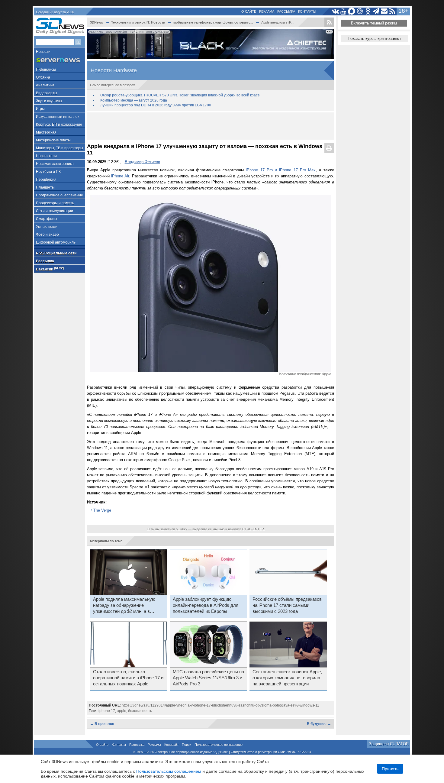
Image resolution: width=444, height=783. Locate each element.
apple (121, 711)
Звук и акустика (49, 101)
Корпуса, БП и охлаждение (59, 124)
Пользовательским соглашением (168, 771)
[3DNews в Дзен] (360, 11)
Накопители (46, 156)
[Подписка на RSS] (392, 11)
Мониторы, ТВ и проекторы (59, 148)
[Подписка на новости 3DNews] (384, 11)
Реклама (266, 11)
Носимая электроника (55, 164)
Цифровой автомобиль (56, 242)
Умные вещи (46, 227)
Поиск (186, 744)
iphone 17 (106, 711)
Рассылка (286, 11)
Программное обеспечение (59, 195)
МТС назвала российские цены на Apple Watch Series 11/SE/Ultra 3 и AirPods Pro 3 (208, 677)
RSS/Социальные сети (56, 253)
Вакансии (50, 268)
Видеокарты (46, 93)
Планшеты (45, 187)
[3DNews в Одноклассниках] (368, 11)
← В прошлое (102, 724)
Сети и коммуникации (54, 211)
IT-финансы (46, 69)
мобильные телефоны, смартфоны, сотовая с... (213, 22)
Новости (43, 52)
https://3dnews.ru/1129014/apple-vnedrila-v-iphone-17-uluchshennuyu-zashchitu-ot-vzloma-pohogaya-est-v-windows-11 (220, 705)
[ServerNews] (59, 60)
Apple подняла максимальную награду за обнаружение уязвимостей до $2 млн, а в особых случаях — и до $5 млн (125, 605)
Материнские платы (53, 140)
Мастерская (46, 132)
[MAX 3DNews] (352, 11)
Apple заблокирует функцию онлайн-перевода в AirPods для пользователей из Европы (205, 605)
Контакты (307, 11)
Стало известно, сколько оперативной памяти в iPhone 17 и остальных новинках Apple (128, 677)
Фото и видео (47, 234)
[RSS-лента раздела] (329, 22)
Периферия (46, 179)
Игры (40, 109)
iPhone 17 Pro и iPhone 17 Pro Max (281, 170)
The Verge (102, 510)
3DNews (96, 22)
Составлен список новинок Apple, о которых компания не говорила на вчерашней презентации (287, 677)
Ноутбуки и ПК (48, 172)
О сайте (248, 11)
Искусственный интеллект (58, 117)
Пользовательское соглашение (219, 744)
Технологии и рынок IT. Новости (138, 22)
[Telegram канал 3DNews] (376, 11)
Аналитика (45, 85)
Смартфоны (46, 219)
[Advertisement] (210, 126)
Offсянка (43, 77)
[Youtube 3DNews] (343, 11)
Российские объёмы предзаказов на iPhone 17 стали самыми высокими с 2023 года (287, 605)
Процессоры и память (55, 203)
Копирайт (171, 744)
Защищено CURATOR (389, 744)
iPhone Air (120, 176)
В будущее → (319, 724)
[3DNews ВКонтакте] (335, 11)
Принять (390, 768)
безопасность (140, 711)
